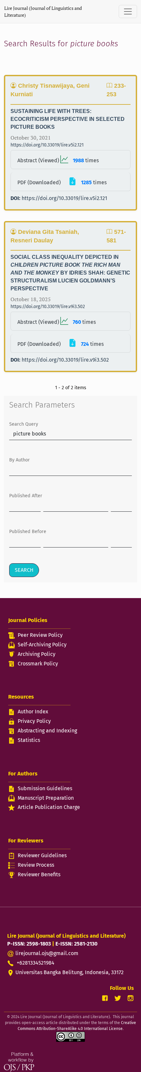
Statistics (29, 740)
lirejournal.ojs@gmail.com (46, 953)
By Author (19, 460)
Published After (25, 496)
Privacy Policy (34, 721)
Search (24, 570)
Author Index (33, 711)
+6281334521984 (34, 963)
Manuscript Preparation (46, 798)
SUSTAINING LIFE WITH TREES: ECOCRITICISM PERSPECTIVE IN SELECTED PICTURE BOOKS (67, 119)
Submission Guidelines (45, 788)
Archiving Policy (36, 654)
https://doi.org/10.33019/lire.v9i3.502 (47, 306)
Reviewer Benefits (39, 874)
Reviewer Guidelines (42, 855)
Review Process (36, 865)
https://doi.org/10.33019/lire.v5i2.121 (47, 145)
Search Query (23, 424)
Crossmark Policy (38, 663)
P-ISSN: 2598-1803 (29, 944)
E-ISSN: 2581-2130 (76, 944)
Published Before (27, 531)
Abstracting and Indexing (47, 730)
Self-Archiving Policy (42, 644)
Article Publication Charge (49, 807)
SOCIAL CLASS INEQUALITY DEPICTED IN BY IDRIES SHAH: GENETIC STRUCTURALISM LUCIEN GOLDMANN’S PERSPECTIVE (70, 272)
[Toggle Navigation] (128, 11)
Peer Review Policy (40, 635)
